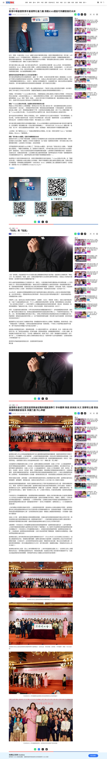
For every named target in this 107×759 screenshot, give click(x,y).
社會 (88, 80)
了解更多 (11, 168)
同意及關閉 (93, 755)
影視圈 (88, 24)
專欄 (13, 8)
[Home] (10, 2)
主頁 (10, 8)
